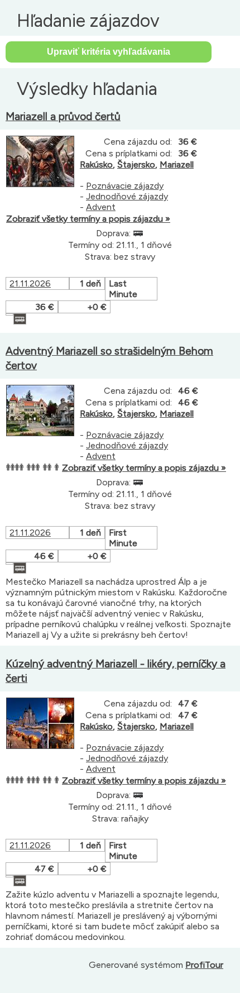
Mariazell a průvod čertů (63, 116)
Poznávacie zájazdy (125, 185)
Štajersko (136, 164)
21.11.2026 (30, 283)
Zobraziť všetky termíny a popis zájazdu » (88, 218)
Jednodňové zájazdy (127, 196)
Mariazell (177, 164)
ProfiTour (204, 964)
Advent (101, 207)
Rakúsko (96, 164)
